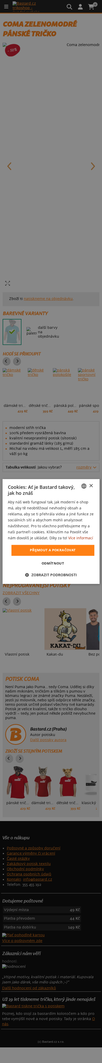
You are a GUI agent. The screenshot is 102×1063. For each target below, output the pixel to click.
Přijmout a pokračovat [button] (53, 550)
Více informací (80, 538)
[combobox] (83, 486)
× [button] (91, 486)
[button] (51, 575)
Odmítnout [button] (53, 563)
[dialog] (51, 531)
